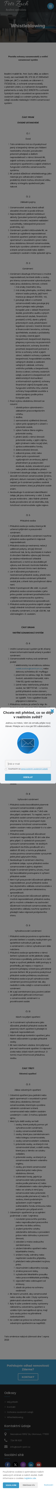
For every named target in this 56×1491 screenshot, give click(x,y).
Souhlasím (11, 1485)
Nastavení (48, 1485)
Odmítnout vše (29, 1485)
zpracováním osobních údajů (34, 769)
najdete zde (30, 1478)
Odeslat (28, 777)
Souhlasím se (14, 769)
